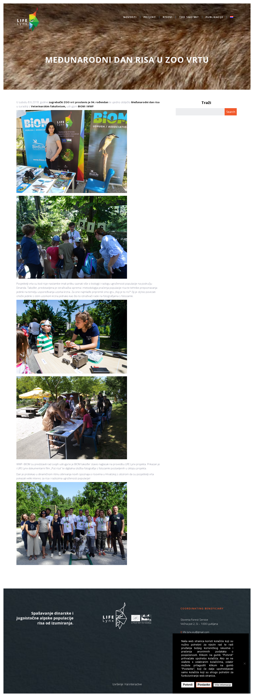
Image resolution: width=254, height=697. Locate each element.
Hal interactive (133, 684)
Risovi (167, 17)
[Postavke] (244, 663)
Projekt (150, 17)
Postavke (204, 684)
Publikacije (214, 17)
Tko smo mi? (189, 17)
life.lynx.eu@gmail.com (196, 632)
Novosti (130, 17)
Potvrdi (187, 684)
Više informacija (223, 685)
